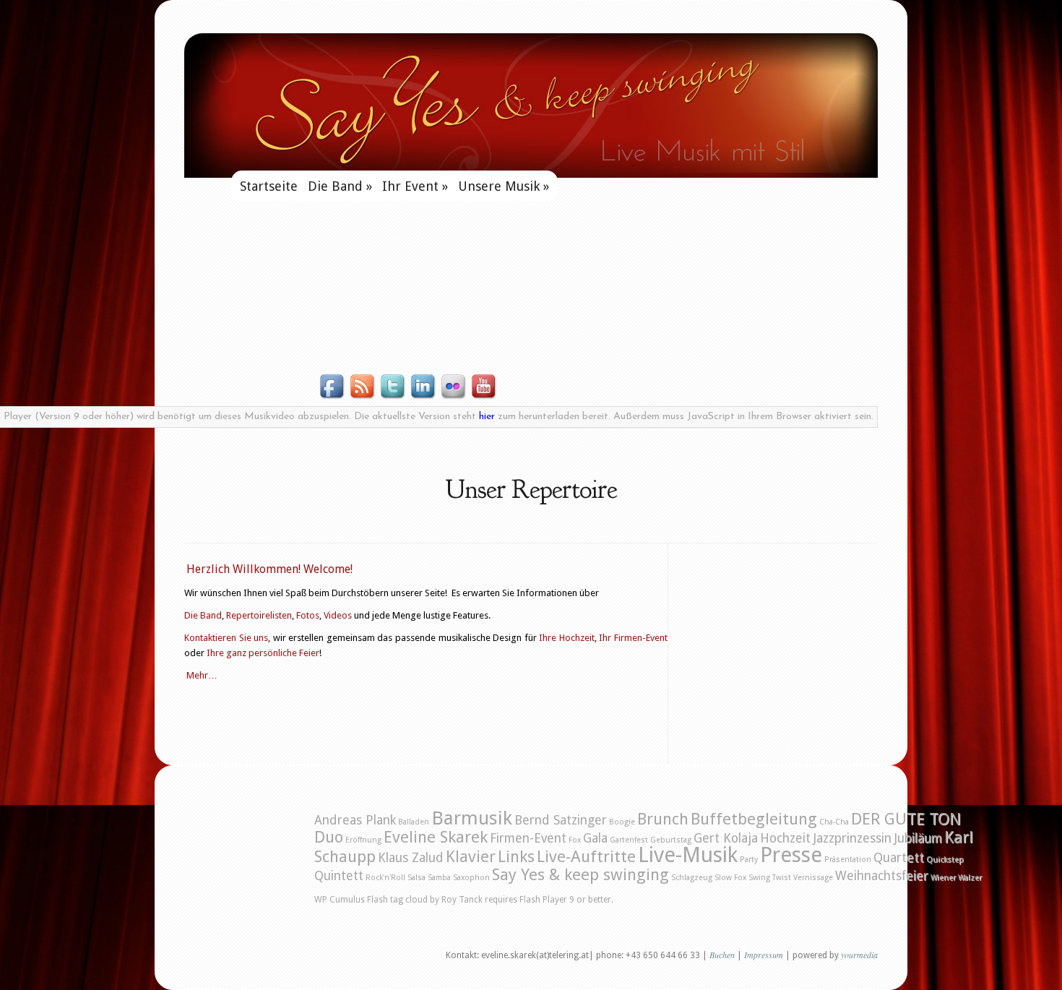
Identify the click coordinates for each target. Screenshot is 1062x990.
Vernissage (813, 877)
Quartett (898, 858)
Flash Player (543, 900)
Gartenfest (629, 840)
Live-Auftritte (586, 856)
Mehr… (201, 675)
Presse (791, 855)
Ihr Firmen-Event (633, 637)
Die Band (340, 186)
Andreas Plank (355, 820)
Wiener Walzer (956, 877)
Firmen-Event (528, 838)
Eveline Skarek (436, 836)
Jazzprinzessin (852, 838)
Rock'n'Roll (385, 877)
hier (487, 416)
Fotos (307, 615)
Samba (439, 877)
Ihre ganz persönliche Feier (263, 652)
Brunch (662, 818)
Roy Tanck (462, 900)
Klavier (471, 856)
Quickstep (945, 859)
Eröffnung (363, 840)
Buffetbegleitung (754, 818)
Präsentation (847, 859)
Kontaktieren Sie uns (226, 637)
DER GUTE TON (906, 818)
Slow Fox (730, 877)
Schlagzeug (691, 877)
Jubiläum (918, 838)
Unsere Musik (503, 186)
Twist (781, 877)
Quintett (338, 876)
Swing (759, 877)
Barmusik (471, 818)
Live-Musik (688, 855)
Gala (595, 838)
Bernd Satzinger (560, 820)
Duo (328, 836)
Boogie (622, 822)
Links (516, 856)
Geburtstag (670, 840)
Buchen (722, 954)
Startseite (269, 186)
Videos (338, 615)
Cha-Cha (834, 822)
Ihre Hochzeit (567, 637)
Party (749, 859)
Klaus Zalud (411, 858)
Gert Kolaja (726, 838)
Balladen (413, 822)
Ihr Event (415, 186)
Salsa (416, 877)
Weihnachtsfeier (881, 876)
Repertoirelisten (259, 615)
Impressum (764, 954)
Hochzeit (785, 838)
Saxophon (471, 877)
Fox (575, 840)
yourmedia (859, 954)
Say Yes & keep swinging (580, 874)
